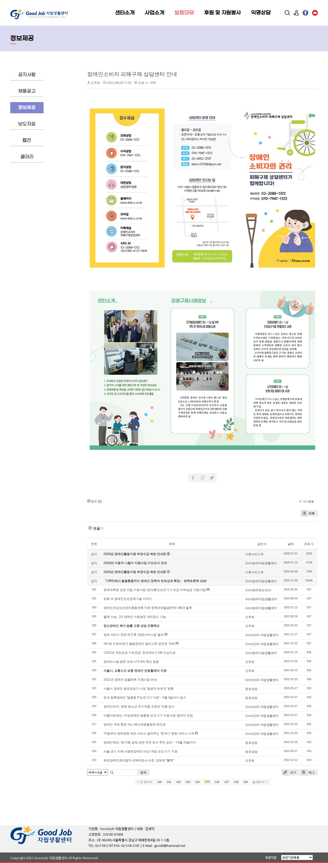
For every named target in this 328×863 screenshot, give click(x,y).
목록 (312, 513)
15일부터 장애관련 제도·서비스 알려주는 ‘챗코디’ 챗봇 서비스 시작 (149, 733)
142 (178, 781)
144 (197, 781)
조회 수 (309, 544)
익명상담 (261, 13)
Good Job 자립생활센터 (262, 635)
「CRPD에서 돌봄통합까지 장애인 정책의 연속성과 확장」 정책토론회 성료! (155, 581)
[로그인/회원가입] (296, 13)
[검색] (287, 13)
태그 (311, 772)
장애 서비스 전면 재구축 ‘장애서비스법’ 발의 (134, 634)
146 (217, 781)
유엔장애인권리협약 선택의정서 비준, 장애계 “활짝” (139, 760)
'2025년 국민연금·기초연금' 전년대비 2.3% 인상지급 (140, 652)
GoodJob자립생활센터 (261, 563)
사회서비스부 (254, 554)
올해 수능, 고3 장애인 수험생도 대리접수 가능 (135, 616)
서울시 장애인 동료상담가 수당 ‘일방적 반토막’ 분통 (139, 688)
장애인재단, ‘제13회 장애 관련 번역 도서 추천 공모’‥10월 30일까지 (150, 742)
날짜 (291, 544)
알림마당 (184, 13)
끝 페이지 (259, 781)
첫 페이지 (145, 781)
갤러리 (27, 157)
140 (159, 781)
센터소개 (125, 13)
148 (236, 781)
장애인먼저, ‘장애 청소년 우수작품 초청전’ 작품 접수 (139, 706)
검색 (143, 772)
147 (226, 781)
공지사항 (27, 74)
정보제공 (27, 107)
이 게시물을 (306, 501)
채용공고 (27, 91)
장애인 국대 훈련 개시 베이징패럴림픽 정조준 (135, 724)
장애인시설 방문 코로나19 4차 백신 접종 (131, 661)
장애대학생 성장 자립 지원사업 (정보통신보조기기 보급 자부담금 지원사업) (155, 590)
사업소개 (154, 13)
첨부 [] (96, 501)
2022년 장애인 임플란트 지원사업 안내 (130, 679)
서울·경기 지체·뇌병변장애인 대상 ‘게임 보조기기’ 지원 (141, 751)
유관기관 (270, 857)
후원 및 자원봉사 (222, 13)
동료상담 (251, 689)
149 (245, 781)
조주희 (95, 83)
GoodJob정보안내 (258, 590)
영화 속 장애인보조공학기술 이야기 (128, 599)
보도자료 (27, 124)
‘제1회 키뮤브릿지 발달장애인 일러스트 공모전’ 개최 (139, 643)
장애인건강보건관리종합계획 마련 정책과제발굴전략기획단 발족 (148, 608)
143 (188, 781)
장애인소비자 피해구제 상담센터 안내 (132, 73)
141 (169, 781)
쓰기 (292, 772)
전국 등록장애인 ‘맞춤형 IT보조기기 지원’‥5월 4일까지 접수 (145, 697)
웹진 (27, 140)
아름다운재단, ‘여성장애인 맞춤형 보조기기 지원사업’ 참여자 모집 (148, 715)
